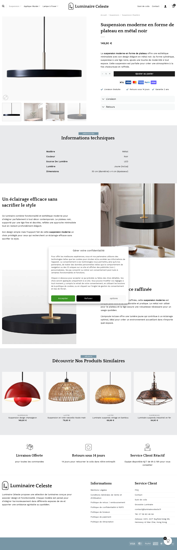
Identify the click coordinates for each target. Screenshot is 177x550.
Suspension (14, 6)
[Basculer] (103, 99)
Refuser (88, 298)
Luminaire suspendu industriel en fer (154, 418)
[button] (5, 97)
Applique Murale (31, 6)
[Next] (81, 58)
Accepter (63, 298)
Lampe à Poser (49, 6)
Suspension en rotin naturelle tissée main (67, 418)
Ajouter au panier (144, 73)
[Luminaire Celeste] (88, 6)
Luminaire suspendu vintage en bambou (110, 418)
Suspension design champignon (22, 418)
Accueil (104, 15)
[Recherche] (3, 6)
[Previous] (7, 58)
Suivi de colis (143, 6)
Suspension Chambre (131, 15)
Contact (155, 6)
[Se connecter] (165, 6)
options (114, 298)
